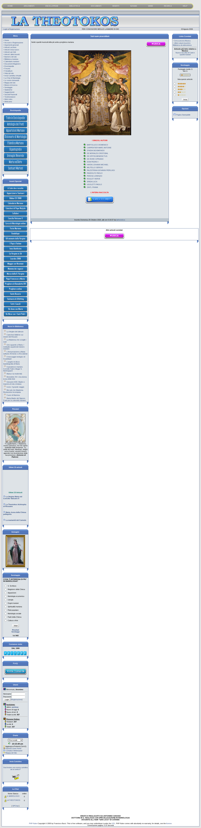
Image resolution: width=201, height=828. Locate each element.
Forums (7, 68)
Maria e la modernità (14, 374)
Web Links (8, 99)
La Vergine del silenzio (15, 332)
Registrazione (14, 29)
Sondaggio (8, 87)
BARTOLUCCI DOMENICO (97, 145)
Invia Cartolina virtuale (12, 76)
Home (6, 40)
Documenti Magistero (12, 64)
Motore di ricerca (10, 85)
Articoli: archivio (10, 47)
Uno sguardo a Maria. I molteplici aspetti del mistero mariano (13, 347)
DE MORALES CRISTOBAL (97, 153)
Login (5, 29)
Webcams (8, 102)
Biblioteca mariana (11, 59)
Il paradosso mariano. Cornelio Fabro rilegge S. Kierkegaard (13, 369)
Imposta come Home (13, 748)
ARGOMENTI (29, 6)
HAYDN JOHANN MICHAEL (97, 165)
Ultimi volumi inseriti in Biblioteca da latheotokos (182, 44)
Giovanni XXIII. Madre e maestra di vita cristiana (14, 383)
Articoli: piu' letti (10, 52)
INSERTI (115, 6)
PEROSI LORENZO (94, 176)
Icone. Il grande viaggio (15, 387)
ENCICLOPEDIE (51, 6)
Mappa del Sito (11, 753)
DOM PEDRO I (92, 162)
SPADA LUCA (92, 182)
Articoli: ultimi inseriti (11, 54)
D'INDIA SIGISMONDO (96, 150)
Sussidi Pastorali (10, 94)
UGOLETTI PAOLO (94, 184)
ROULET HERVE (93, 179)
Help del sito (9, 73)
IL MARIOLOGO (13, 796)
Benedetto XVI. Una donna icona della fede (15, 378)
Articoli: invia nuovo (11, 50)
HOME (10, 6)
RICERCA (168, 6)
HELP (185, 6)
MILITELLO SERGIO (95, 167)
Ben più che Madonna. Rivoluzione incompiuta (13, 391)
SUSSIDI (133, 6)
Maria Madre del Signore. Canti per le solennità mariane (14, 399)
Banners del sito (10, 57)
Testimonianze (9, 97)
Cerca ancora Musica (182, 41)
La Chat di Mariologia (12, 78)
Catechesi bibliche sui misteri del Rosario (13, 336)
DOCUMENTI (96, 6)
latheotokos (120, 220)
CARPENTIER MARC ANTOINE (99, 148)
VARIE (150, 6)
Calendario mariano (11, 61)
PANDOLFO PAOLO (95, 173)
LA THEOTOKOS (13, 800)
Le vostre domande (11, 80)
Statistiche (8, 90)
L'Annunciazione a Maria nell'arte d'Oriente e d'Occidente (15, 353)
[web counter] (15, 655)
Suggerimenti (9, 92)
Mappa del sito (9, 83)
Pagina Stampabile (183, 115)
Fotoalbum (8, 71)
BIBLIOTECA (74, 6)
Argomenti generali (11, 45)
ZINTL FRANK (92, 187)
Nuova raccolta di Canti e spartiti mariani (185, 54)
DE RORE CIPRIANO (95, 159)
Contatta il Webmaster (14, 751)
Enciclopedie (9, 66)
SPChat (15, 806)
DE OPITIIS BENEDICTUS (97, 156)
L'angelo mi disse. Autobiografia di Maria (11, 363)
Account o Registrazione (13, 43)
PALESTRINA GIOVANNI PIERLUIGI (101, 170)
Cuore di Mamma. (13, 395)
